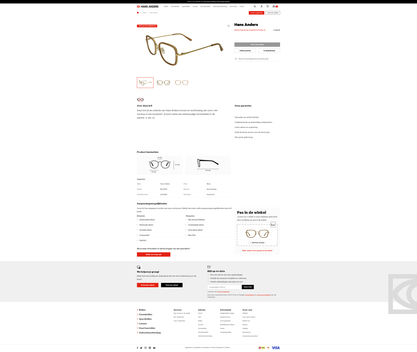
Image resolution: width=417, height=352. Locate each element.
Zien (199, 317)
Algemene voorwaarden (193, 348)
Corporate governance (250, 336)
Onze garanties (225, 321)
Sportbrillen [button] (186, 7)
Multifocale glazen (146, 225)
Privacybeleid (249, 295)
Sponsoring (246, 332)
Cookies (227, 348)
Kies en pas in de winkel (182, 313)
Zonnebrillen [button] (175, 7)
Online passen (245, 51)
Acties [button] (242, 7)
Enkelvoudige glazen (147, 220)
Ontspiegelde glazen (196, 225)
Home (144, 13)
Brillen (141, 310)
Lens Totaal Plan (179, 321)
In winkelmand (269, 51)
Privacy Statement (217, 348)
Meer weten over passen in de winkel (257, 251)
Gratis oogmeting (256, 13)
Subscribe (248, 287)
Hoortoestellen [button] (205, 7)
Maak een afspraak (153, 255)
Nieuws (244, 325)
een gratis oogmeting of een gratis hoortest (217, 1)
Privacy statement (223, 292)
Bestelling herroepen (227, 325)
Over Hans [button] (233, 7)
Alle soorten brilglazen (196, 220)
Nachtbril (142, 240)
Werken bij (246, 321)
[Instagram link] (145, 348)
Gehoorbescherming (149, 333)
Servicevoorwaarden (264, 295)
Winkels (245, 313)
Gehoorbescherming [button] (220, 7)
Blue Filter (192, 235)
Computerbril (144, 235)
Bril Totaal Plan (179, 317)
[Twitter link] (141, 348)
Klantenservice (225, 317)
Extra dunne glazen (195, 230)
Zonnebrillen (144, 314)
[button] (261, 6)
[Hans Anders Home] (147, 7)
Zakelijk (245, 329)
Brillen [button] (166, 7)
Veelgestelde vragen (227, 313)
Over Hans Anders (248, 317)
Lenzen (142, 324)
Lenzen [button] (195, 7)
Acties (222, 329)
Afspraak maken (147, 285)
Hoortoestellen (146, 328)
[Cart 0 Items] (273, 6)
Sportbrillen (144, 319)
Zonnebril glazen (145, 230)
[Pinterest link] (150, 348)
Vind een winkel (272, 13)
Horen (200, 313)
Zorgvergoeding (225, 332)
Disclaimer (206, 348)
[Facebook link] (137, 348)
